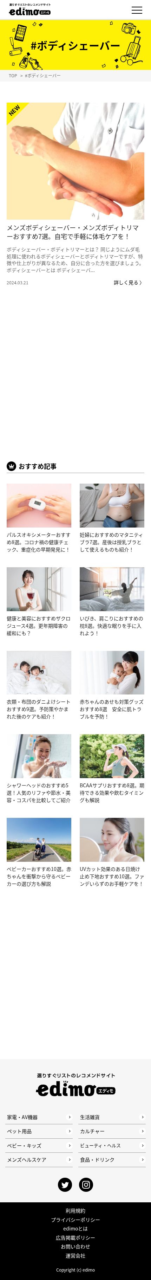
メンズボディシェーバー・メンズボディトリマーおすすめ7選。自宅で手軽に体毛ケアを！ (73, 232)
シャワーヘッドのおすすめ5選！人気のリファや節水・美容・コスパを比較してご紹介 (39, 792)
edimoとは (75, 1228)
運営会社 (75, 1255)
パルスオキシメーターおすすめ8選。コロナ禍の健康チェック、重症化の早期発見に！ (39, 542)
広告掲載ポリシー (75, 1237)
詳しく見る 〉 (129, 282)
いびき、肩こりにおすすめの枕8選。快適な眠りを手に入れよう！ (111, 625)
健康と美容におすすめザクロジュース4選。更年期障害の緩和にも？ (39, 625)
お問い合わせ (75, 1246)
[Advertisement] (75, 384)
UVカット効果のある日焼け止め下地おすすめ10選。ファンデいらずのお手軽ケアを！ (112, 876)
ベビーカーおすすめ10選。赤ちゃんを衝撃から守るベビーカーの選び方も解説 (39, 876)
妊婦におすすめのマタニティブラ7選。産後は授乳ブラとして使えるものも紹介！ (111, 542)
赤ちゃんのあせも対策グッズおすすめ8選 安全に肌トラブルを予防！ (112, 709)
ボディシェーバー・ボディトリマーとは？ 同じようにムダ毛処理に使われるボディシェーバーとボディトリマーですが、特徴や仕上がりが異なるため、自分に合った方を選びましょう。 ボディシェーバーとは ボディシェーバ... (75, 259)
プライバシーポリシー (75, 1219)
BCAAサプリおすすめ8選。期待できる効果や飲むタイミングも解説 (112, 792)
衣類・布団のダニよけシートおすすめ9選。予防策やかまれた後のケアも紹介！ (39, 709)
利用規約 (75, 1210)
